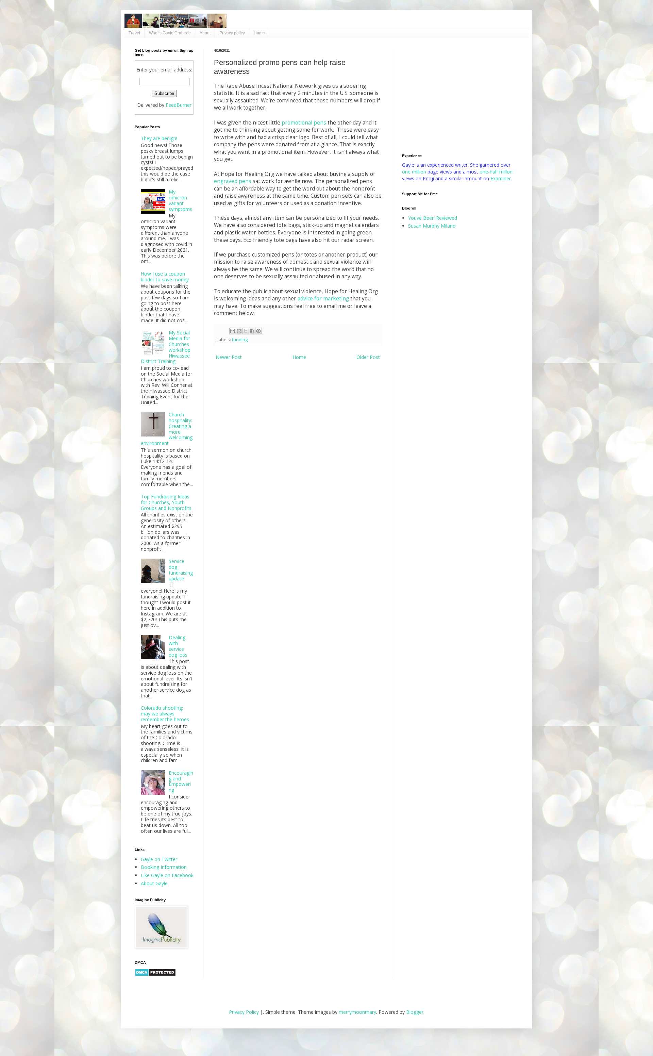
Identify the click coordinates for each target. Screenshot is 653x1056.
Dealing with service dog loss (178, 646)
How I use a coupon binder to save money (165, 276)
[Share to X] (245, 331)
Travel (134, 33)
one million (415, 171)
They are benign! (159, 138)
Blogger (414, 1012)
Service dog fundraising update (181, 569)
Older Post (368, 357)
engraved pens (232, 181)
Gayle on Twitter (159, 859)
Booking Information (164, 867)
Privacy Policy (244, 1012)
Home (259, 33)
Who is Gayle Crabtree (170, 33)
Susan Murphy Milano (432, 225)
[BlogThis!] (239, 331)
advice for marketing (323, 298)
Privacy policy (232, 33)
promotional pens (304, 122)
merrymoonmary (357, 1012)
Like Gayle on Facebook (167, 875)
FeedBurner (178, 105)
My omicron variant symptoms (180, 200)
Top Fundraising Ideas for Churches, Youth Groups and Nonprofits (166, 502)
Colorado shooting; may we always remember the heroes (165, 714)
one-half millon (496, 171)
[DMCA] (155, 974)
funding (240, 340)
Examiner (500, 178)
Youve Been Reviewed (432, 218)
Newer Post (229, 357)
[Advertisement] (460, 96)
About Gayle (154, 883)
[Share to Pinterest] (258, 331)
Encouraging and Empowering (181, 781)
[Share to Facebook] (252, 331)
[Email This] (232, 331)
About (205, 33)
